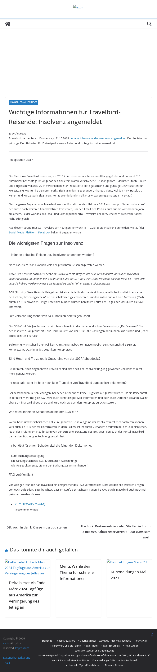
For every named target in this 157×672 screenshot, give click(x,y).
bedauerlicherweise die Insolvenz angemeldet (98, 138)
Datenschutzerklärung (16, 657)
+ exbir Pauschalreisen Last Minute (70, 660)
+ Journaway (140, 640)
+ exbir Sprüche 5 (110, 645)
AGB (7, 662)
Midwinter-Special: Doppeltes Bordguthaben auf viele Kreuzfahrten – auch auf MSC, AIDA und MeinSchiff (94, 655)
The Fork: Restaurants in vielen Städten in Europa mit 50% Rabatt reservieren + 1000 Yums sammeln (115, 531)
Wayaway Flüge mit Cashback (115, 640)
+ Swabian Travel (128, 660)
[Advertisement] (78, 68)
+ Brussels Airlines (113, 665)
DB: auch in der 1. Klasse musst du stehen (37, 527)
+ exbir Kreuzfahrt (65, 640)
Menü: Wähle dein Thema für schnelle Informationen (77, 572)
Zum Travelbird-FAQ (30, 504)
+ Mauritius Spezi (87, 640)
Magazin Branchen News (23, 102)
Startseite (47, 640)
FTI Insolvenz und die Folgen (66, 645)
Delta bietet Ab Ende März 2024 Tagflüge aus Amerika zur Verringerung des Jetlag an (27, 595)
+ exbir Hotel (91, 645)
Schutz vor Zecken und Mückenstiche (94, 650)
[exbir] (7, 24)
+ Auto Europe (130, 645)
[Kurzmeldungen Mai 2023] (127, 562)
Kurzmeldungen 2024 (103, 660)
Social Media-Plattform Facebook (29, 232)
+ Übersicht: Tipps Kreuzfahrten (83, 665)
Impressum (22, 648)
